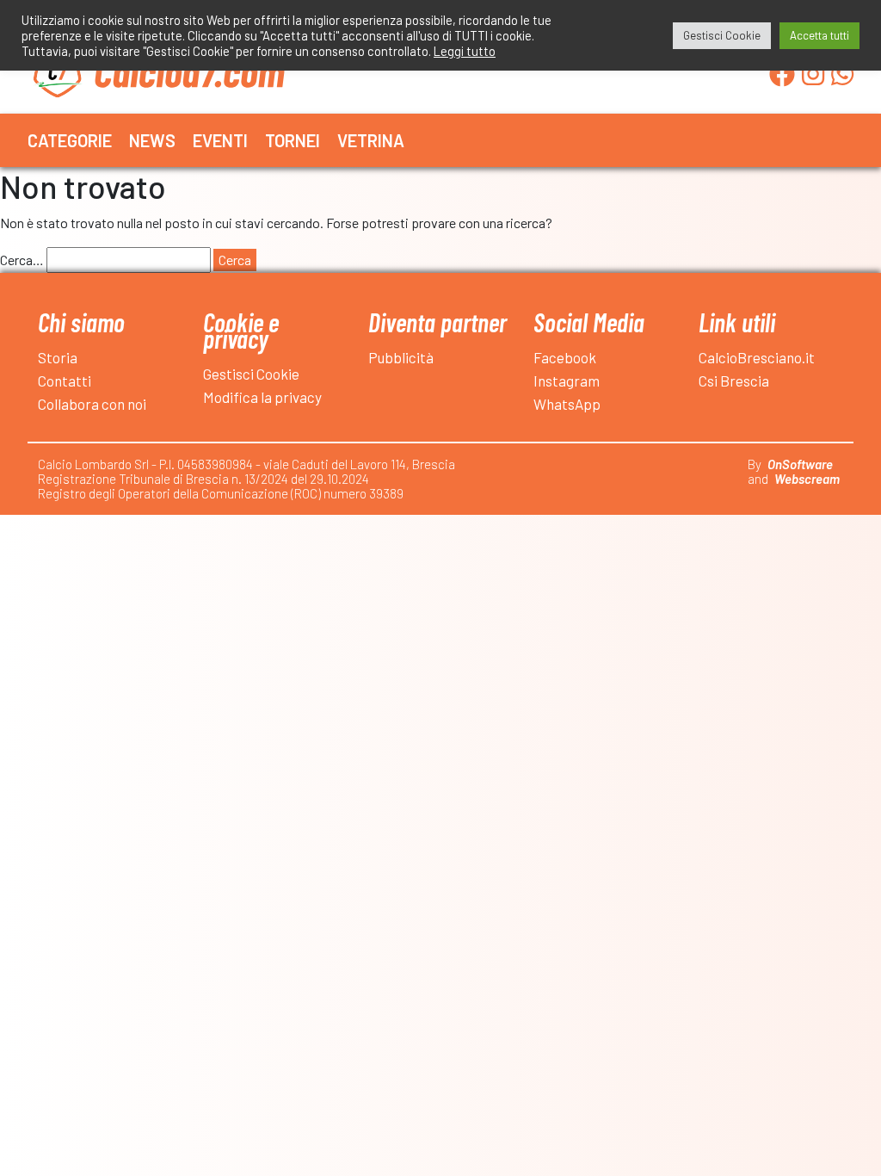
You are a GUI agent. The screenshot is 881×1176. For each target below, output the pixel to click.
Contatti (64, 380)
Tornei (292, 140)
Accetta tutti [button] (819, 35)
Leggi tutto (465, 51)
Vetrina (370, 140)
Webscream (807, 478)
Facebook (564, 357)
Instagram (566, 380)
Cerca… (22, 259)
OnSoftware (800, 464)
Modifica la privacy (262, 396)
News (152, 140)
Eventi (220, 140)
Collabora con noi (92, 403)
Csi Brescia (734, 380)
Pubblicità (401, 357)
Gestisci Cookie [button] (722, 35)
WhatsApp (567, 403)
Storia (57, 357)
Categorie (70, 140)
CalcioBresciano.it (757, 357)
